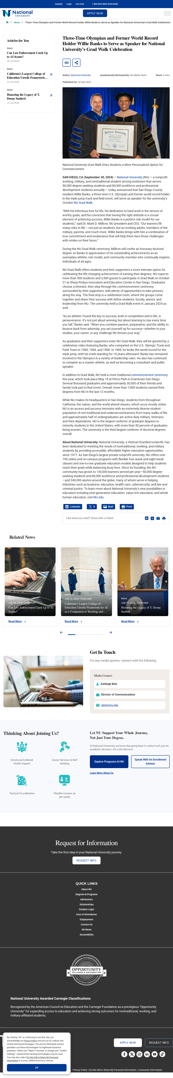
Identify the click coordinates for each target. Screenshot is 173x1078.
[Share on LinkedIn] (147, 518)
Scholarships (87, 904)
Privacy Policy (80, 1070)
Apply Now (95, 13)
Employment (86, 919)
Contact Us (86, 924)
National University (81, 75)
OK (36, 1067)
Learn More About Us (102, 773)
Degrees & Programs (86, 894)
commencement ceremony (149, 375)
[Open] (167, 13)
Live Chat (80, 4)
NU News (86, 929)
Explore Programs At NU (109, 761)
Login (69, 4)
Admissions (86, 899)
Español (59, 4)
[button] (61, 633)
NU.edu (98, 497)
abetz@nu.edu (109, 705)
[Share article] (76, 63)
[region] (37, 1053)
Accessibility (86, 934)
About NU (86, 889)
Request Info (86, 860)
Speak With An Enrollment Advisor (150, 761)
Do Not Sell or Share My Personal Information (112, 1070)
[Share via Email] (158, 518)
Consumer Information (150, 1070)
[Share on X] (152, 518)
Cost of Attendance (86, 914)
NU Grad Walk (83, 202)
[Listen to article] (67, 63)
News (17, 22)
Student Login (86, 909)
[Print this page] (164, 518)
